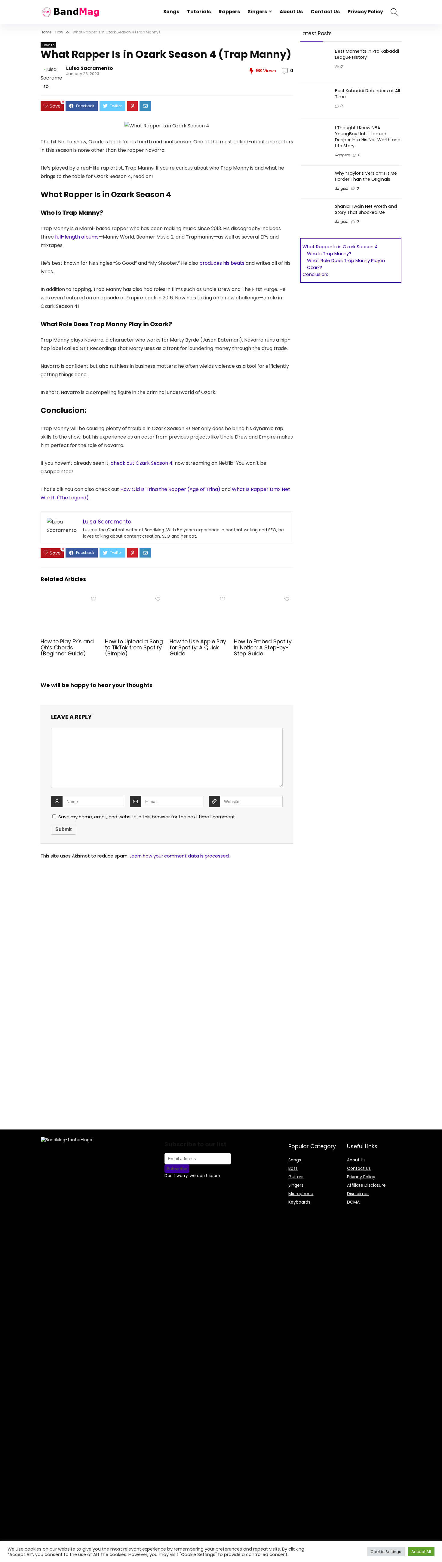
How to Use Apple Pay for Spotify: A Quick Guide (198, 647)
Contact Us (325, 11)
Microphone (300, 1194)
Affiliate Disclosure (366, 1185)
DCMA (353, 1202)
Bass (293, 1168)
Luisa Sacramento (89, 68)
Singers (257, 11)
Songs (171, 11)
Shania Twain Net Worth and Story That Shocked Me (366, 209)
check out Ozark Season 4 (142, 463)
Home (46, 32)
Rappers (229, 11)
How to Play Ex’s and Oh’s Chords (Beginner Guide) (67, 647)
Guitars (295, 1177)
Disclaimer (358, 1194)
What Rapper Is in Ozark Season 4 (340, 246)
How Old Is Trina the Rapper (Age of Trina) (170, 489)
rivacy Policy (362, 1177)
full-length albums (77, 236)
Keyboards (299, 1202)
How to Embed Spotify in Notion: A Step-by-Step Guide (263, 647)
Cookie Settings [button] (385, 1551)
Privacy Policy (365, 11)
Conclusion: (315, 274)
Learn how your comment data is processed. (180, 856)
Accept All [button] (421, 1551)
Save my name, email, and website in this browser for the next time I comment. (147, 817)
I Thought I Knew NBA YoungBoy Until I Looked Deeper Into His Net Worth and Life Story (368, 137)
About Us (291, 11)
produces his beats (221, 263)
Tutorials (199, 11)
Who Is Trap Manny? (329, 253)
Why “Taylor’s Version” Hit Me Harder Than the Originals (366, 176)
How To (62, 32)
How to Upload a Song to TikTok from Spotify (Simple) (134, 647)
